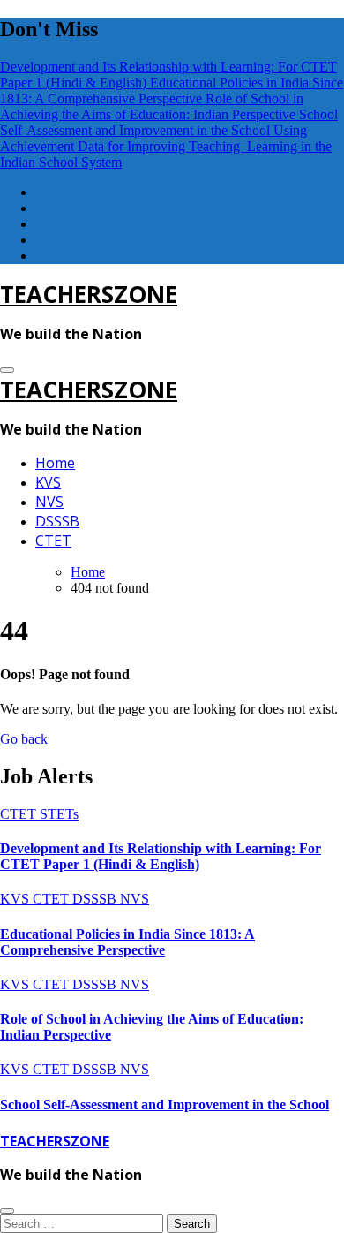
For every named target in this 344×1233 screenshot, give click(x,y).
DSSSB (57, 521)
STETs (59, 813)
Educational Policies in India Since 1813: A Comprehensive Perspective (127, 942)
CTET (53, 540)
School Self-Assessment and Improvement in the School (164, 1104)
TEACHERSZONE (88, 294)
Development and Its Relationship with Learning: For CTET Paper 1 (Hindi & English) (160, 856)
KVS (48, 482)
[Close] (7, 1211)
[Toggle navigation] (7, 370)
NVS (49, 501)
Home (55, 463)
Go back (24, 738)
